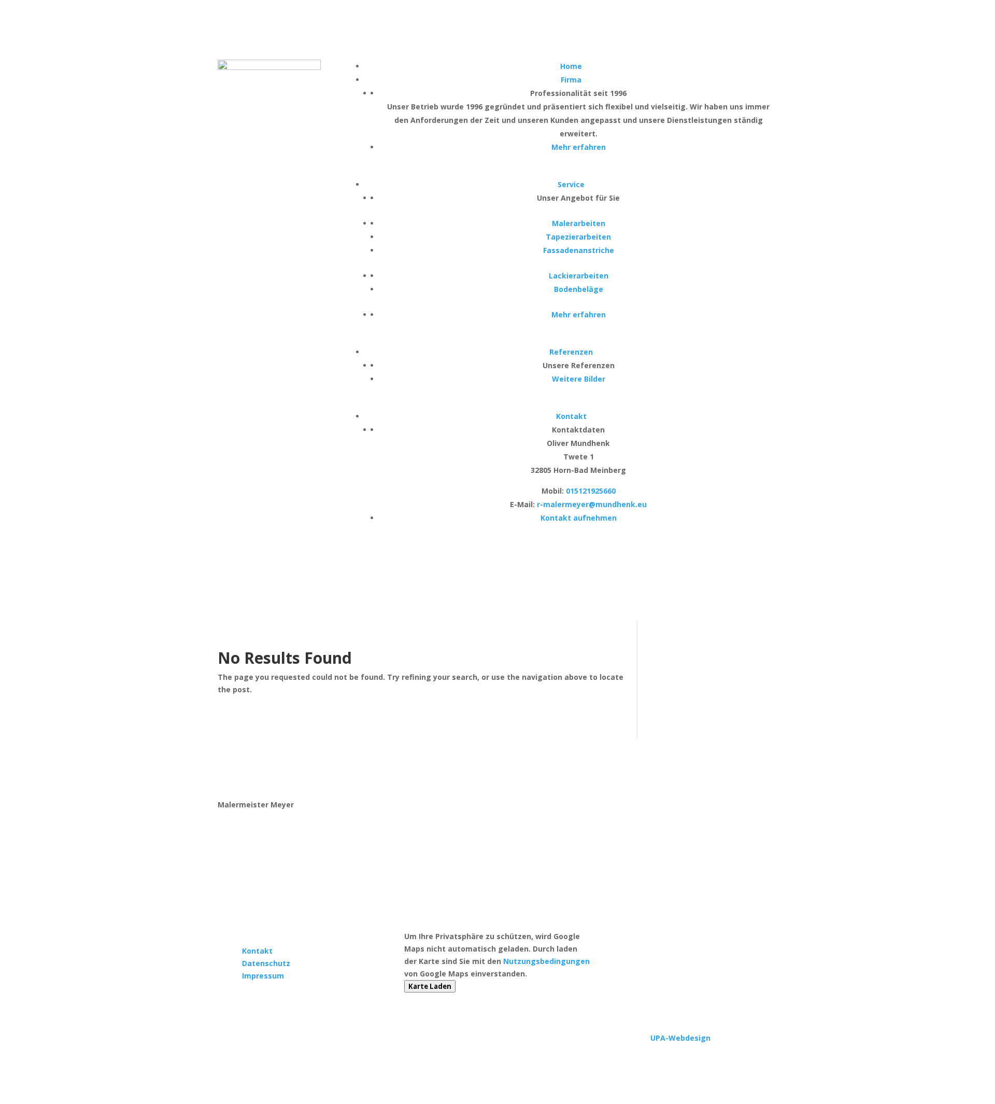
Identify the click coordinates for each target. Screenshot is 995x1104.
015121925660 (591, 491)
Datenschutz (266, 963)
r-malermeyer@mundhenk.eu (592, 504)
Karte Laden (429, 986)
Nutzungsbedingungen (546, 961)
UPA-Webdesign (680, 1038)
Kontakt (257, 951)
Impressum (263, 976)
